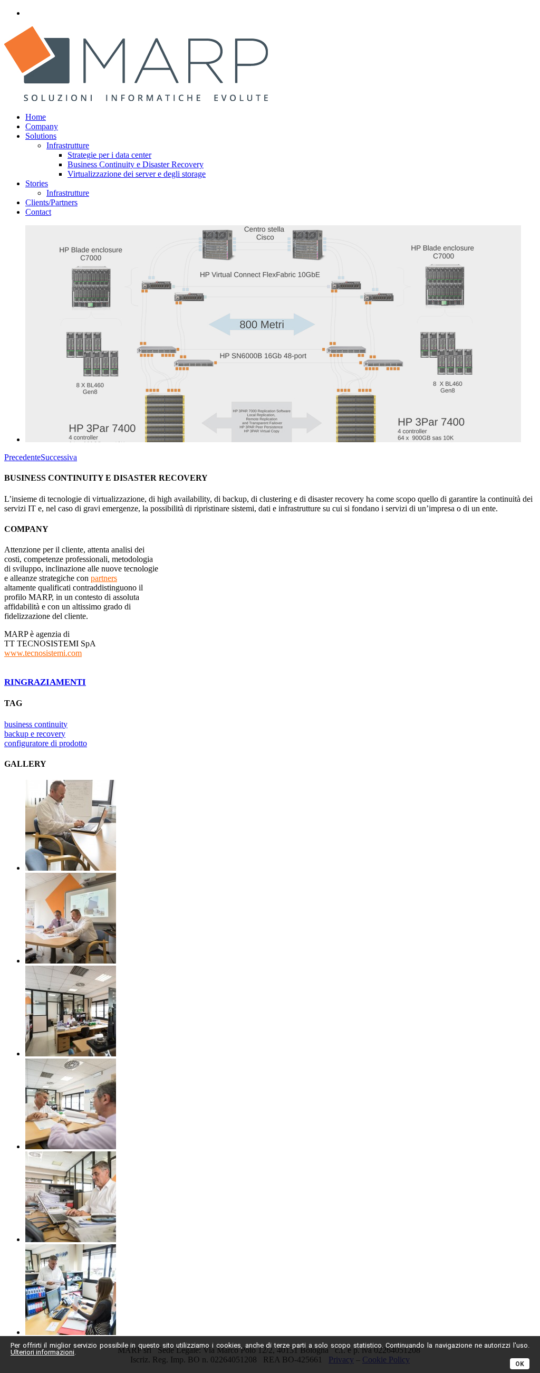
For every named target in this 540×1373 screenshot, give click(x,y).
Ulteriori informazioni (42, 1352)
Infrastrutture (67, 145)
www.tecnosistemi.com (43, 653)
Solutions (40, 135)
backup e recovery (34, 733)
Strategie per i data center (109, 154)
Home (35, 116)
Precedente (22, 457)
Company (41, 126)
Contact (38, 211)
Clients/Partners (51, 202)
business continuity (36, 724)
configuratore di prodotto (45, 743)
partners (104, 578)
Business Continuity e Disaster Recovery (136, 164)
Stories (36, 183)
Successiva (59, 457)
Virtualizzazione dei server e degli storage (137, 173)
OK (519, 1364)
